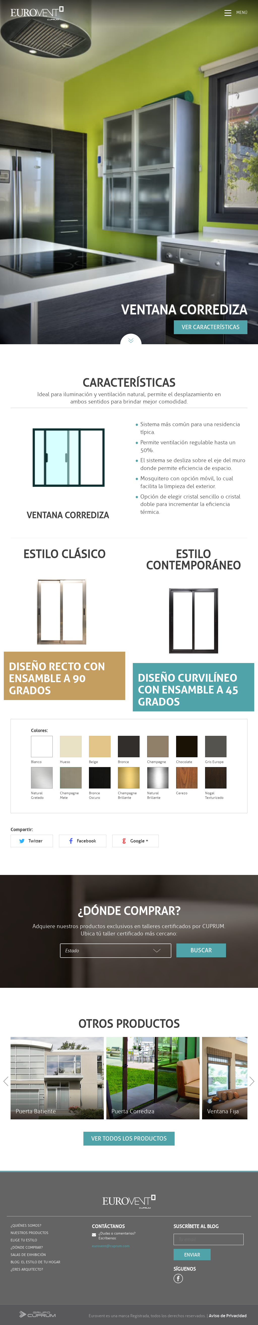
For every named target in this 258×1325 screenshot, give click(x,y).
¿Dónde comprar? (27, 1248)
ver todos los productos (129, 1138)
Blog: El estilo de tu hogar (35, 1262)
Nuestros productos (29, 1233)
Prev (6, 1081)
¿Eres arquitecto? (27, 1270)
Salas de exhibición (28, 1255)
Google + (139, 841)
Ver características (211, 327)
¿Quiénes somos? (26, 1226)
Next (252, 1081)
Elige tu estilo (24, 1240)
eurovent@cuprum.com (111, 1246)
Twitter (35, 841)
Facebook (86, 841)
